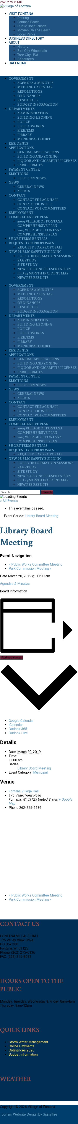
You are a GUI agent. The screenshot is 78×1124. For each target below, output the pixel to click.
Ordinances (29, 96)
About (14, 42)
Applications (21, 147)
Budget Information (37, 104)
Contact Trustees (34, 204)
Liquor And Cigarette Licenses (47, 160)
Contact (17, 195)
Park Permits (30, 165)
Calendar (17, 63)
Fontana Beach (28, 22)
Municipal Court (33, 139)
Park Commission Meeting (30, 568)
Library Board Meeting (34, 768)
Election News (31, 178)
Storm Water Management (28, 1042)
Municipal (40, 772)
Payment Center (24, 169)
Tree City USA (27, 55)
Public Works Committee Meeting (35, 564)
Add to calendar (11, 657)
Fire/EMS (25, 130)
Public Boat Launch (31, 26)
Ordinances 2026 (21, 1050)
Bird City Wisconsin (32, 51)
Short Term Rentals (28, 238)
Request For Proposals (31, 243)
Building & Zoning (34, 117)
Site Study (27, 264)
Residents (18, 143)
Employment (21, 212)
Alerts (23, 191)
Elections (18, 173)
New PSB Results (33, 277)
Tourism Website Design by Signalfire (28, 1114)
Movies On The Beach (33, 30)
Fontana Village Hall (24, 791)
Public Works (30, 126)
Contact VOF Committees (41, 208)
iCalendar (16, 725)
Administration (32, 113)
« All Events (9, 501)
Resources (25, 59)
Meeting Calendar (35, 87)
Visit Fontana (21, 14)
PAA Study (26, 260)
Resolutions (29, 91)
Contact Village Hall (37, 199)
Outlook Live (18, 733)
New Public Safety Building (35, 251)
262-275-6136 (11, 2)
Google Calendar (21, 721)
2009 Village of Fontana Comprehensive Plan (39, 223)
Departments (22, 108)
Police (23, 121)
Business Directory (26, 38)
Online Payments (21, 1046)
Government (21, 78)
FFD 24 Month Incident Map (42, 273)
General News (30, 186)
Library (24, 134)
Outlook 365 (18, 729)
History (22, 47)
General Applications (38, 152)
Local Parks (26, 34)
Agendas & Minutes (35, 83)
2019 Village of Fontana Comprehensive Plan (39, 232)
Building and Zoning (37, 156)
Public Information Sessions (45, 256)
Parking (23, 18)
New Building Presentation (44, 269)
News (14, 182)
